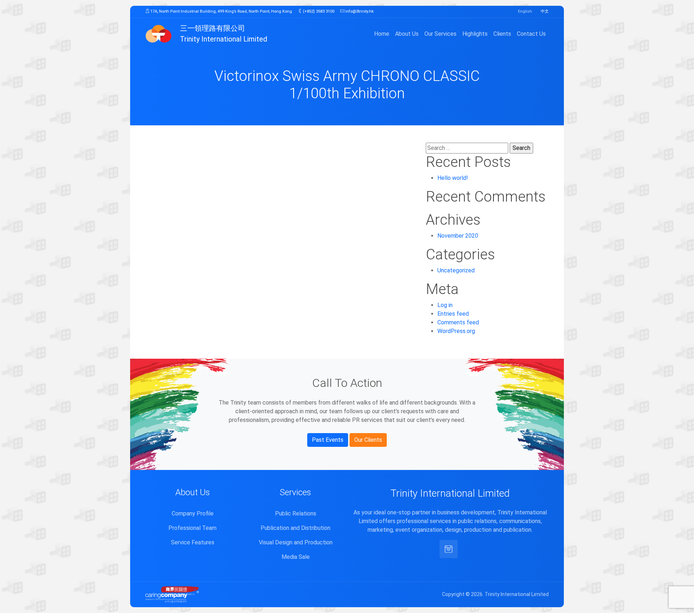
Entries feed (453, 313)
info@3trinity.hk (359, 11)
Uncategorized (456, 270)
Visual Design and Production (296, 542)
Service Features (192, 542)
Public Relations (295, 513)
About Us (407, 33)
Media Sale (296, 556)
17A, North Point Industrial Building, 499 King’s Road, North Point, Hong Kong (220, 11)
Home (381, 33)
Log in (445, 305)
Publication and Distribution (295, 527)
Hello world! (452, 177)
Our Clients (368, 439)
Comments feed (458, 322)
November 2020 (457, 235)
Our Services (440, 33)
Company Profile (193, 513)
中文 (545, 11)
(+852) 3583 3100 (318, 11)
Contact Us (531, 33)
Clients (502, 33)
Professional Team (192, 527)
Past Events (327, 439)
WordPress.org (456, 331)
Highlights (475, 33)
